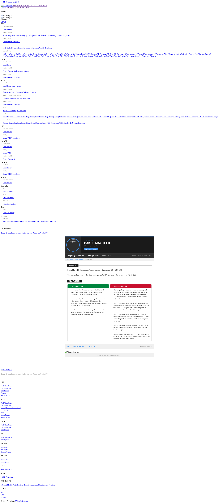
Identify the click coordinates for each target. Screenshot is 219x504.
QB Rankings (102, 54)
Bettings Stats (38, 221)
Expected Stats (116, 117)
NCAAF (31, 6)
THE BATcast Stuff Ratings (208, 117)
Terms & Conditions (8, 233)
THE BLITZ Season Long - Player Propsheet (53, 36)
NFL (14, 6)
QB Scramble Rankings (115, 54)
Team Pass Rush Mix (117, 56)
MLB (18, 6)
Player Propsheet (9, 36)
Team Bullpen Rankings (189, 117)
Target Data (105, 56)
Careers (29, 233)
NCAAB (38, 6)
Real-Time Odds (27, 221)
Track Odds (4, 447)
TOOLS (9, 8)
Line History (7, 29)
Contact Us (44, 233)
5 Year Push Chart (42, 56)
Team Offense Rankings (154, 117)
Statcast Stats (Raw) (85, 117)
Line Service (16, 86)
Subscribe (8, 195)
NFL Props (70, 259)
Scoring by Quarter (81, 56)
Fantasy (3, 393)
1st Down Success (9, 54)
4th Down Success (50, 54)
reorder (3, 12)
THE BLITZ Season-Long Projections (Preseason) (21, 48)
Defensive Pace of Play (189, 54)
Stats (2, 412)
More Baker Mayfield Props (80, 346)
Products (28, 218)
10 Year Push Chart (29, 56)
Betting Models (8, 221)
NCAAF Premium (9, 204)
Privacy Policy (21, 233)
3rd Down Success (36, 54)
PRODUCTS (17, 8)
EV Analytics (24, 231)
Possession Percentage (14, 56)
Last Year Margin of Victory (171, 54)
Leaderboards (5, 415)
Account (4, 21)
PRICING (26, 8)
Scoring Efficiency (94, 56)
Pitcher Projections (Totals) (49, 117)
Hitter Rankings (127, 117)
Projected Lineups (29, 92)
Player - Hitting (8, 111)
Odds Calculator (8, 213)
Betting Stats (5, 391)
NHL (26, 6)
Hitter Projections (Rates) (30, 117)
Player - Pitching (20, 111)
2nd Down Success (23, 54)
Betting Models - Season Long (11, 408)
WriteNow (17, 221)
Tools (7, 210)
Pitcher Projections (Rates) (68, 117)
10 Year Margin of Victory (133, 54)
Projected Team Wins (22, 98)
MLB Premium (8, 198)
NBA (22, 6)
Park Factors (21, 123)
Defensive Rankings (72, 54)
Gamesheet (19, 36)
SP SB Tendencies (52, 123)
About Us (36, 233)
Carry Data (61, 54)
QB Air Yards (69, 56)
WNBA (44, 6)
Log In (3, 8)
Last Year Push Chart (56, 56)
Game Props (15, 42)
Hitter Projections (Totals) (12, 117)
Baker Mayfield (79, 259)
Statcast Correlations (10, 123)
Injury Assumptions (30, 36)
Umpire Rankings (78, 123)
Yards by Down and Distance (145, 56)
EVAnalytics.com (21, 501)
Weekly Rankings (45, 48)
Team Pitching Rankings (171, 117)
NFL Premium (8, 192)
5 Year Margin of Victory (152, 54)
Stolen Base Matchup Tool (36, 123)
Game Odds (7, 42)
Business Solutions (49, 221)
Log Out (16, 2)
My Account (7, 2)
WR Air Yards (130, 56)
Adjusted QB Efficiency (88, 54)
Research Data (5, 395)
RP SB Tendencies (65, 123)
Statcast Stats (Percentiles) (101, 117)
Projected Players (9, 98)
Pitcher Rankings (139, 117)
